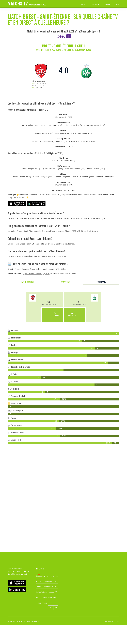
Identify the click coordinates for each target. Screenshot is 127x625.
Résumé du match (27, 281)
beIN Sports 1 (93, 231)
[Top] (120, 620)
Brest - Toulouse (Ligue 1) (26, 269)
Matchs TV (27, 3)
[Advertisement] (63, 486)
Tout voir (42, 603)
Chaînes (107, 4)
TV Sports (95, 4)
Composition (65, 281)
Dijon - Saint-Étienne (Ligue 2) (36, 274)
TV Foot (83, 4)
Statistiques (101, 281)
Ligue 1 (103, 218)
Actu (117, 4)
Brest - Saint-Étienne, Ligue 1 (63, 45)
